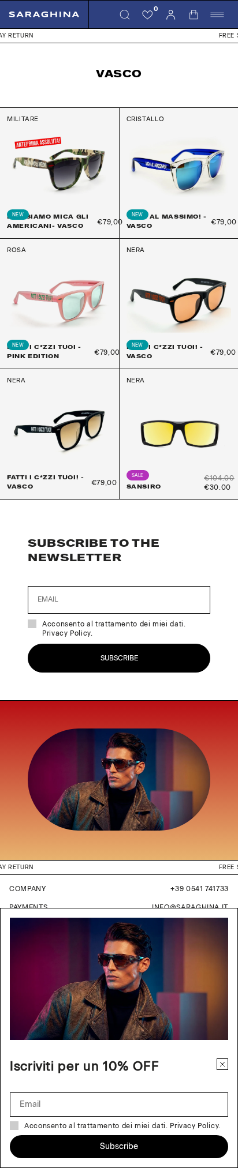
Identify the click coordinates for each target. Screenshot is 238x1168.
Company (27, 889)
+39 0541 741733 (199, 889)
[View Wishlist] (148, 14)
